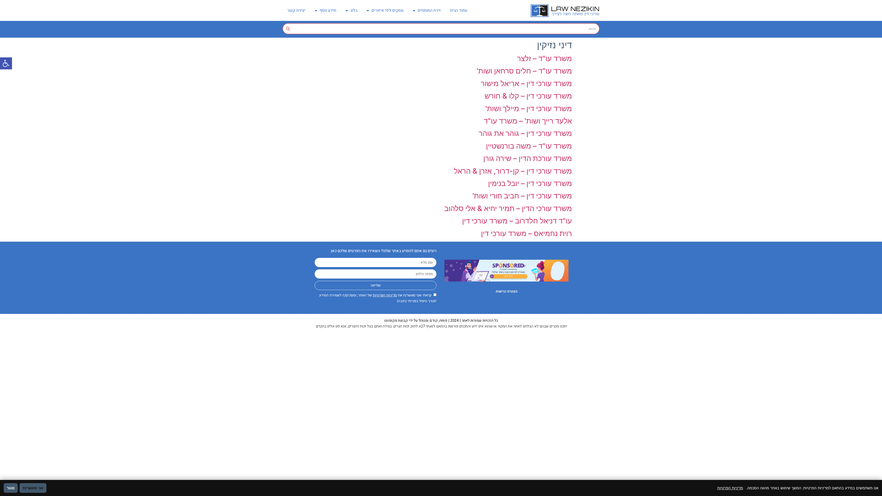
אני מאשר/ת (33, 488)
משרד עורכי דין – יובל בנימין (530, 183)
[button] (6, 63)
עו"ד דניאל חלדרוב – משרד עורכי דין (517, 220)
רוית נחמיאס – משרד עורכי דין (526, 233)
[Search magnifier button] (288, 28)
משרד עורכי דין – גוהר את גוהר (525, 133)
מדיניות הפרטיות (385, 295)
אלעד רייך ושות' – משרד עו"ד (528, 120)
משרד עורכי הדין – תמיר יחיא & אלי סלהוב (508, 208)
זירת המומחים (429, 10)
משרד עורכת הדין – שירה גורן (527, 158)
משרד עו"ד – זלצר (544, 58)
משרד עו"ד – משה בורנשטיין (529, 145)
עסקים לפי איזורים (387, 10)
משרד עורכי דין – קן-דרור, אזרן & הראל (513, 170)
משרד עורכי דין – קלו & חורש (528, 95)
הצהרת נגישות (506, 291)
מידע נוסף (327, 10)
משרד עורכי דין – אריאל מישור (526, 83)
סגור (10, 488)
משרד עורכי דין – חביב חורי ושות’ (522, 195)
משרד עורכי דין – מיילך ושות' (528, 108)
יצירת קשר (296, 10)
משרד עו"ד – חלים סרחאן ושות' (524, 70)
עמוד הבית (458, 10)
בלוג (353, 10)
